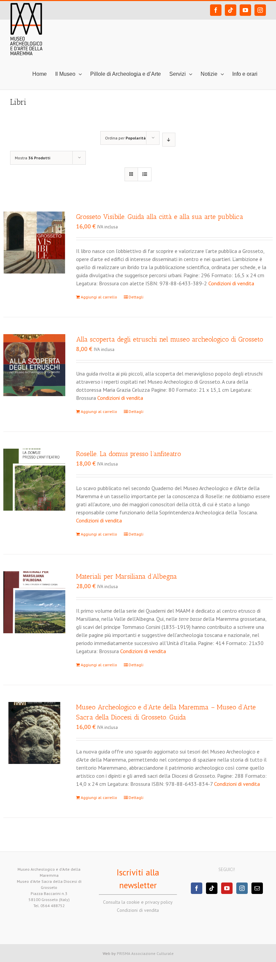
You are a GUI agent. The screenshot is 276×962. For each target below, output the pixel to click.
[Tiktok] (211, 888)
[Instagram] (242, 888)
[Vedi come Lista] (144, 174)
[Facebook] (196, 888)
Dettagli (136, 296)
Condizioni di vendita (231, 283)
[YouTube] (227, 888)
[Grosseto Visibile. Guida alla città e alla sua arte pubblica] (34, 243)
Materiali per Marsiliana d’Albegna (126, 576)
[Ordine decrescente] (168, 140)
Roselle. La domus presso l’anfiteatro (128, 454)
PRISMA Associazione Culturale (145, 953)
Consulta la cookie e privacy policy (138, 902)
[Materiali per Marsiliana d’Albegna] (34, 602)
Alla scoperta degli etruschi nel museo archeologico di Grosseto (169, 339)
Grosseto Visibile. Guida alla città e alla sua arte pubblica (159, 217)
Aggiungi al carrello (99, 296)
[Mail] (257, 888)
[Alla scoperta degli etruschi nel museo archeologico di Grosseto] (34, 365)
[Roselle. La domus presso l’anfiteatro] (34, 480)
